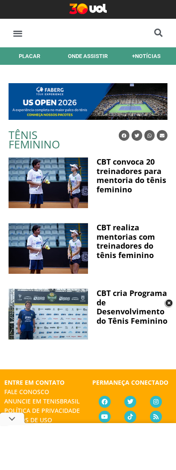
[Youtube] (105, 417)
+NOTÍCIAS (146, 56)
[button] (17, 33)
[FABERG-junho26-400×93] (88, 117)
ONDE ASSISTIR (88, 56)
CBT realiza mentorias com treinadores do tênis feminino (126, 241)
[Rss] (156, 417)
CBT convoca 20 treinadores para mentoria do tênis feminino (131, 175)
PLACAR (29, 56)
